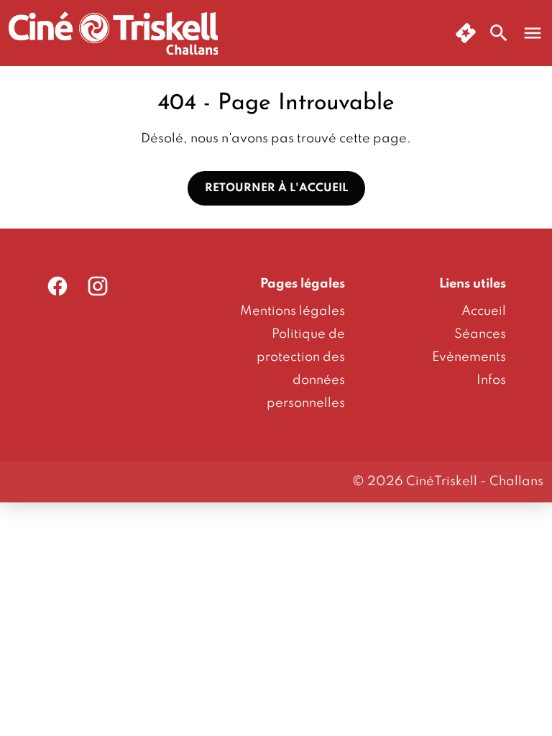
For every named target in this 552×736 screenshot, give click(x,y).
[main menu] (532, 33)
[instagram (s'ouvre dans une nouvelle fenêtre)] (97, 286)
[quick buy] (466, 33)
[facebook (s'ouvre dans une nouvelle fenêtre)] (57, 286)
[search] (498, 33)
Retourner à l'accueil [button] (276, 188)
